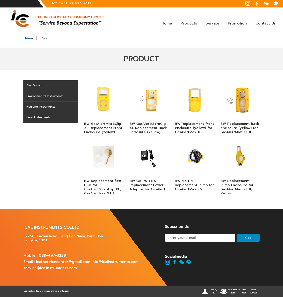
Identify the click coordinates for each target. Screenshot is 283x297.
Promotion (237, 23)
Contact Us (265, 23)
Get (248, 237)
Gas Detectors (37, 85)
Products (189, 23)
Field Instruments (39, 117)
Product (47, 38)
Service (212, 23)
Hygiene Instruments (41, 106)
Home (167, 23)
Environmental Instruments (45, 96)
